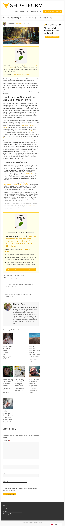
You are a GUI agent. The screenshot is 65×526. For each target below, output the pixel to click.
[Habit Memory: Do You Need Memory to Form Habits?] (20, 367)
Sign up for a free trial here (22, 74)
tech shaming (29, 173)
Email (5, 473)
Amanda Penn (35, 357)
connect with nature (27, 126)
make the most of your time (13, 141)
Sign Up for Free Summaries (52, 12)
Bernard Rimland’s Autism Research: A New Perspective (18, 295)
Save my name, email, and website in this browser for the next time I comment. (20, 489)
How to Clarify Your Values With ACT (7, 348)
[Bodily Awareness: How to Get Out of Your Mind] (8, 398)
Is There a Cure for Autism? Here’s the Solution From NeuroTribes (19, 286)
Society (15, 278)
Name (5, 464)
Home (16, 12)
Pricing (22, 12)
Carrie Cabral (20, 388)
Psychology (8, 278)
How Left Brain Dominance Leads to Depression (34, 383)
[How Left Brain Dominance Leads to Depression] (34, 367)
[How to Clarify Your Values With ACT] (8, 334)
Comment (6, 440)
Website (5, 481)
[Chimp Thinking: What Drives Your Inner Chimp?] (8, 367)
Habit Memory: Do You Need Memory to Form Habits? (19, 383)
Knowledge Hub (36, 12)
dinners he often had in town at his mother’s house (18, 138)
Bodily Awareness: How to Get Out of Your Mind (8, 414)
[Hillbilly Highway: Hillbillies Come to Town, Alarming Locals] (34, 334)
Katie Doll (34, 388)
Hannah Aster (18, 24)
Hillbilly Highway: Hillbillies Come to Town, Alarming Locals (34, 350)
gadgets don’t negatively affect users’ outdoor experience (18, 183)
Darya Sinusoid (5, 353)
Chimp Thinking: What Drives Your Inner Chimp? (8, 383)
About (27, 12)
